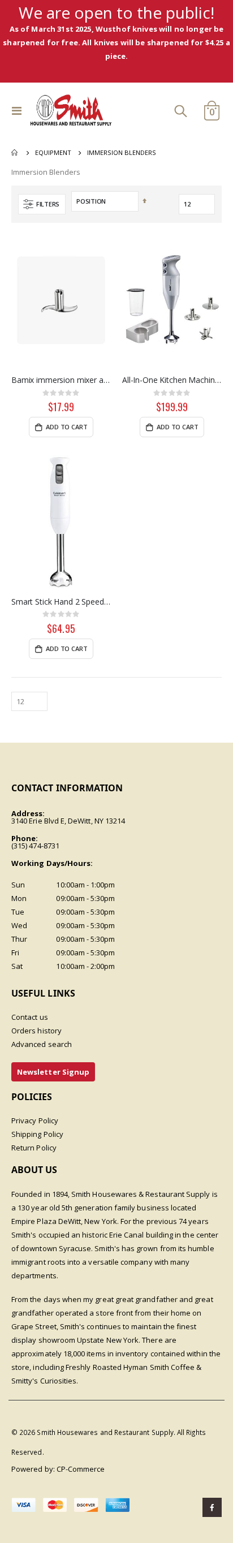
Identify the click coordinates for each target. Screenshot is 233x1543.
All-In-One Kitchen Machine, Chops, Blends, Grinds (172, 380)
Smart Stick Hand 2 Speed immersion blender (61, 602)
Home (15, 153)
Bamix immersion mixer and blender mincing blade (61, 380)
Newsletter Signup (53, 1072)
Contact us (29, 1017)
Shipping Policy (37, 1134)
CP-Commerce (81, 1469)
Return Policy (34, 1148)
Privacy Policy (34, 1120)
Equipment (53, 152)
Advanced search (41, 1044)
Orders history (36, 1030)
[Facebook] (212, 1507)
